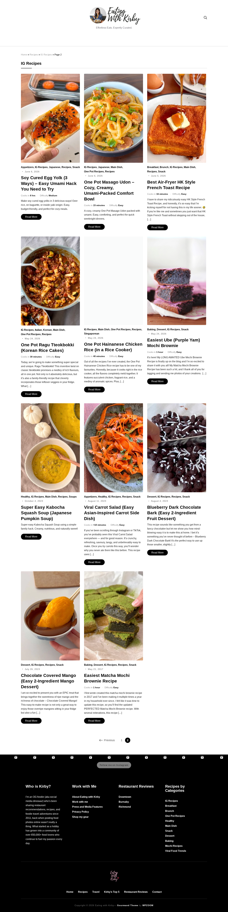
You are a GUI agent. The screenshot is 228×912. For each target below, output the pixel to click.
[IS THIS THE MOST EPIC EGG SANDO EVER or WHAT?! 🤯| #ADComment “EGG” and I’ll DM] (28, 767)
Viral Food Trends (175, 851)
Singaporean (91, 333)
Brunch (164, 167)
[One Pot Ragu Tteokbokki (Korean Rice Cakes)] (50, 238)
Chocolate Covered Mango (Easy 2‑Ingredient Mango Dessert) (48, 681)
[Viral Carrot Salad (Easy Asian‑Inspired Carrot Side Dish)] (113, 405)
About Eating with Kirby (86, 797)
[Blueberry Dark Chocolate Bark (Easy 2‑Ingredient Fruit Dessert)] (176, 405)
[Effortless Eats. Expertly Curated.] (114, 870)
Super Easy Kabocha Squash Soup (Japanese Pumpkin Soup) (46, 513)
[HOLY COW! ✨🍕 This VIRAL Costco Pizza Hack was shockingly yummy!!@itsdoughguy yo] (65, 767)
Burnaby (124, 802)
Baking (151, 329)
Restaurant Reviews (136, 892)
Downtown (125, 797)
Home (24, 54)
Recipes (34, 54)
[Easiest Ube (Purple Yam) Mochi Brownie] (176, 238)
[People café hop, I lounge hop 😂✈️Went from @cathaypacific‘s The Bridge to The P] (9, 767)
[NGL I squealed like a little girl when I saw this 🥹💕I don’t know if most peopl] (158, 767)
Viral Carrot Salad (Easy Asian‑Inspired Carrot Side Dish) (111, 513)
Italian (38, 330)
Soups (73, 496)
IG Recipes (46, 54)
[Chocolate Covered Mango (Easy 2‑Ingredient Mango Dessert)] (50, 573)
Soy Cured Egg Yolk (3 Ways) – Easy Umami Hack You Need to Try (49, 183)
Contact (157, 892)
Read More (31, 217)
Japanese (54, 167)
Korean (47, 330)
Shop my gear (80, 817)
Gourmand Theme (127, 905)
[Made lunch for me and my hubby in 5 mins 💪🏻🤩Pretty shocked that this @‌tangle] (195, 767)
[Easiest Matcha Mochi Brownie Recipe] (113, 573)
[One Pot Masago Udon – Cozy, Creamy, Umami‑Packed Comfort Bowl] (113, 76)
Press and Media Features (87, 806)
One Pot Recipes (94, 171)
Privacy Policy (80, 811)
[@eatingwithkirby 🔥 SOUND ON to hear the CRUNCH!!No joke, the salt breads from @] (177, 767)
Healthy (25, 496)
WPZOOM (147, 905)
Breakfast (153, 167)
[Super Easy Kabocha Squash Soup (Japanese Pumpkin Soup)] (50, 405)
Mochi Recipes (174, 846)
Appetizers (27, 167)
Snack (76, 167)
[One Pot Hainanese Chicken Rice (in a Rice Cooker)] (113, 238)
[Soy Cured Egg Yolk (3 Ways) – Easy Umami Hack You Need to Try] (50, 76)
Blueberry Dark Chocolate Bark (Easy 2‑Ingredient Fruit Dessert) (174, 513)
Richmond (125, 806)
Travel (95, 892)
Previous (109, 740)
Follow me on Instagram (114, 765)
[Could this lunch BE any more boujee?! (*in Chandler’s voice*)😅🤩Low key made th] (84, 767)
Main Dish (116, 167)
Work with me (80, 802)
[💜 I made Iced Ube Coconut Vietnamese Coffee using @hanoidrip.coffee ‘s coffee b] (140, 767)
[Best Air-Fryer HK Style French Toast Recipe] (176, 76)
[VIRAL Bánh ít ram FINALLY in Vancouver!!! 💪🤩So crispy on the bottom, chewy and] (47, 767)
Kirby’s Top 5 (111, 892)
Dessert (161, 329)
